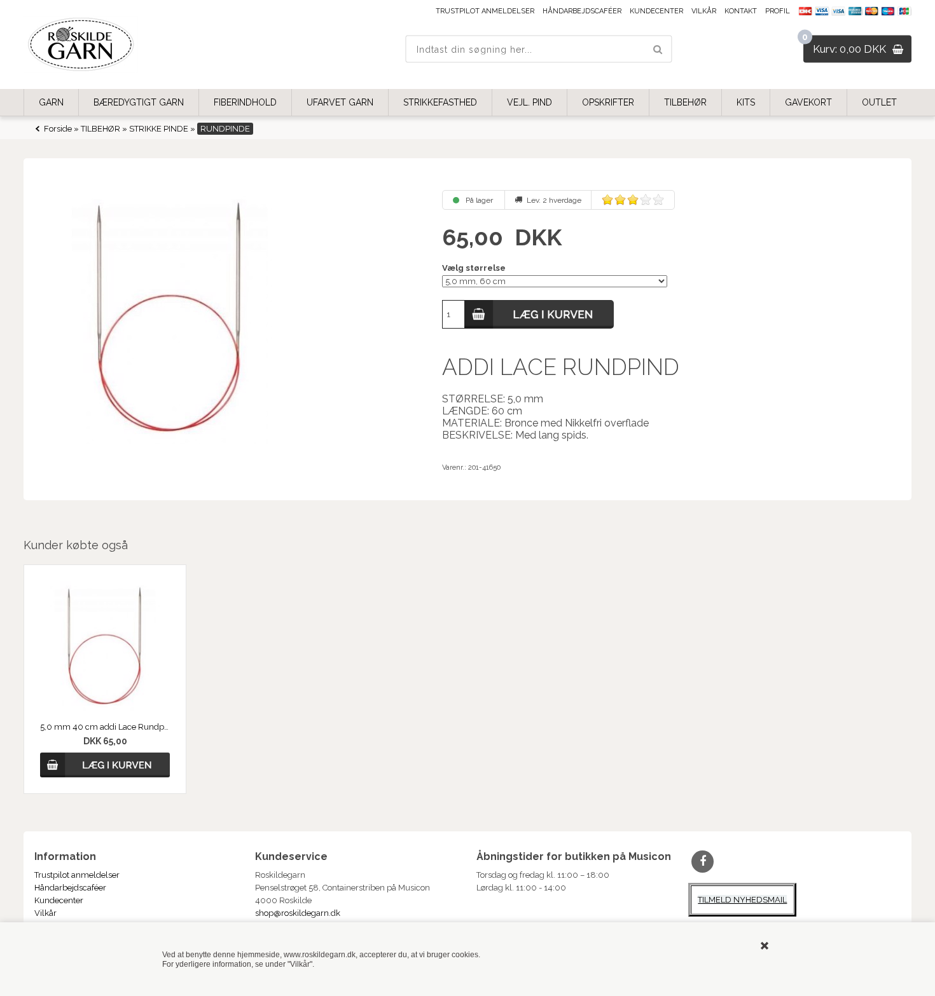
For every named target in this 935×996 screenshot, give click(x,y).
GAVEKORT (808, 102)
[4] (645, 199)
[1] (607, 199)
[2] (620, 199)
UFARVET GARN (340, 102)
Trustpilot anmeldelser (485, 11)
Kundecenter (656, 11)
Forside (58, 128)
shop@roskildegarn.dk (297, 913)
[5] (658, 199)
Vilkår (703, 11)
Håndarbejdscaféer (582, 11)
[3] (633, 199)
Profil (777, 11)
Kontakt (740, 11)
